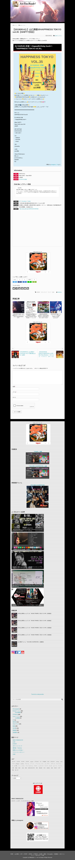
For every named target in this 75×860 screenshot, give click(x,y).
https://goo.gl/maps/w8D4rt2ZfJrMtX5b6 (28, 208)
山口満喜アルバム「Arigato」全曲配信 (21, 549)
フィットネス (21, 765)
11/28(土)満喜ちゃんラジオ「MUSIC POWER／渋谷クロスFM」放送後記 (34, 613)
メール (15, 392)
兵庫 (13, 768)
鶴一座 (16, 770)
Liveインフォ (58, 35)
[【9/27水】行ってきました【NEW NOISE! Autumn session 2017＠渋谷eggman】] (28, 578)
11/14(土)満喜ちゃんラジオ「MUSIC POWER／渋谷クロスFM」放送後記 (34, 620)
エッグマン (47, 763)
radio (61, 761)
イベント (32, 763)
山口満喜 (17, 854)
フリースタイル (29, 765)
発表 (52, 768)
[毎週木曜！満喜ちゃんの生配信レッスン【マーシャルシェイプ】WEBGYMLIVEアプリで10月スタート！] (28, 560)
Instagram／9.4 (54, 164)
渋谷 (53, 292)
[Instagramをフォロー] (19, 288)
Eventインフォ (16, 711)
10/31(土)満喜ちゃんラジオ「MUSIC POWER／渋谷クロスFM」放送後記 (34, 627)
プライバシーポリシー (18, 752)
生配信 (48, 768)
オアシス (53, 763)
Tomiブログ (16, 724)
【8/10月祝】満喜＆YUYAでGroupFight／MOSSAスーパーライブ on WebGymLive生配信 (27, 530)
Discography (16, 709)
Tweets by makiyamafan (37, 694)
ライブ (49, 292)
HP (20, 201)
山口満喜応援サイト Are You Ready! (35, 857)
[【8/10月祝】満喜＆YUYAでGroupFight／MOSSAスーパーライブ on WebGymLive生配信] (28, 523)
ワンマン (60, 765)
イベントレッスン (39, 763)
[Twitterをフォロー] (14, 288)
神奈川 (55, 768)
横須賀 (40, 768)
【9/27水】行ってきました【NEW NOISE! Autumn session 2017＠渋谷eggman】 (27, 586)
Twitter (29, 201)
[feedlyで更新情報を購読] (25, 288)
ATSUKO (37, 761)
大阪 (23, 768)
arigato (31, 761)
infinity (57, 761)
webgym (17, 763)
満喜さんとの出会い (18, 750)
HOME (11, 854)
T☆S (13, 763)
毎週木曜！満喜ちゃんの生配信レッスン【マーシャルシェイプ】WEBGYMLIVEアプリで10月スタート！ (27, 567)
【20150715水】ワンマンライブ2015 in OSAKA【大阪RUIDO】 (27, 605)
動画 (14, 726)
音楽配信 (15, 732)
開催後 (14, 730)
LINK (14, 754)
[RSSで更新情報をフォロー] (28, 288)
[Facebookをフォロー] (16, 288)
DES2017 (53, 761)
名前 (14, 386)
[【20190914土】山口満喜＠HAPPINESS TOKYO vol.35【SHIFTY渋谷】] (24, 282)
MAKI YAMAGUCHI (18, 740)
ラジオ (50, 765)
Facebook (24, 201)
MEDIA (14, 722)
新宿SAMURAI (31, 768)
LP (13, 720)
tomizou (59, 292)
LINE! (29, 279)
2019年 (38, 292)
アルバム (27, 763)
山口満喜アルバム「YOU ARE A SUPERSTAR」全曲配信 (31, 641)
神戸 (59, 768)
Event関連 (17, 712)
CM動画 (44, 761)
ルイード (55, 765)
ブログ (35, 765)
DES (48, 761)
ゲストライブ (44, 292)
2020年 (27, 761)
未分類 (14, 728)
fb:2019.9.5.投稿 (23, 179)
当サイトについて (17, 745)
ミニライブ (40, 765)
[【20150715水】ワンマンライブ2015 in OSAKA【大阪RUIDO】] (28, 597)
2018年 (18, 761)
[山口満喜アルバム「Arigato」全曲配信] (28, 541)
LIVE (14, 742)
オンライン (59, 763)
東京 (37, 768)
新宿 (26, 768)
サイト (14, 397)
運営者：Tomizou (17, 748)
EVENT (15, 744)
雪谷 (13, 770)
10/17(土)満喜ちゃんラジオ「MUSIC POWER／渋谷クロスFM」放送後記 (34, 634)
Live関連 (17, 718)
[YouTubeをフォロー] (22, 288)
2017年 (13, 761)
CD (40, 761)
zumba (22, 763)
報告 (19, 768)
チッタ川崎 (14, 765)
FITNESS (15, 714)
